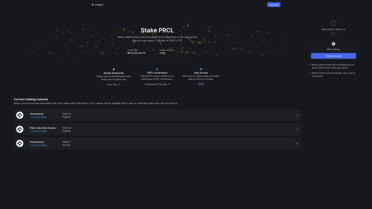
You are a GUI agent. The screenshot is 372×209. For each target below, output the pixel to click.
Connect (274, 4)
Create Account (333, 56)
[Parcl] (98, 4)
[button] (157, 115)
